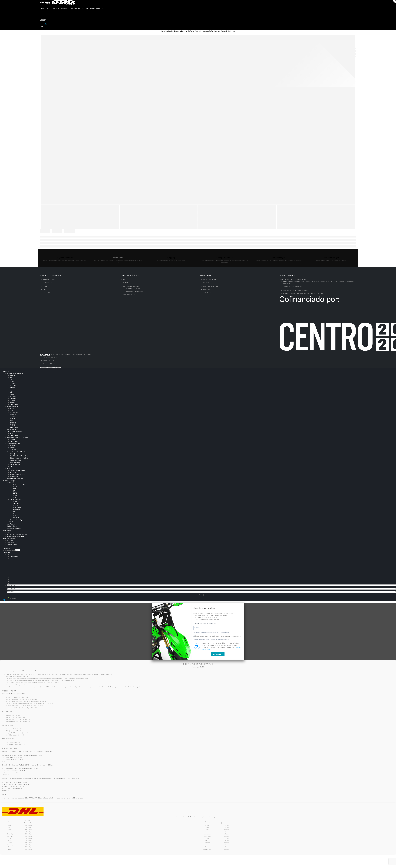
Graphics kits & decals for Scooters (17, 437)
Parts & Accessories (93, 8)
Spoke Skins (10, 542)
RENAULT (13, 450)
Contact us (207, 292)
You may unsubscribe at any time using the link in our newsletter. (211, 639)
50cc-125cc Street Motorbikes (19, 456)
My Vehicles (14, 556)
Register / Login (49, 279)
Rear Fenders (11, 524)
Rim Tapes (13, 472)
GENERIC (13, 386)
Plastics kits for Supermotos (18, 520)
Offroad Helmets (15, 464)
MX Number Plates (12, 429)
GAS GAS (13, 423)
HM (11, 390)
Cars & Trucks (11, 448)
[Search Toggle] (42, 16)
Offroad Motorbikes (12, 406)
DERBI (12, 382)
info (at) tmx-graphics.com (298, 290)
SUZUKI (12, 417)
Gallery (206, 283)
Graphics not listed (210, 286)
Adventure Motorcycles (13, 443)
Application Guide (209, 279)
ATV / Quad (13, 454)
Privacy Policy (48, 360)
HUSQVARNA (14, 412)
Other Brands (14, 404)
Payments (126, 283)
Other (11, 466)
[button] (42, 24)
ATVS (8, 532)
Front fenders (11, 522)
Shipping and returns (131, 286)
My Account (47, 283)
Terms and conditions (51, 357)
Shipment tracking (133, 288)
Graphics (44, 8)
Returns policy (49, 363)
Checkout (46, 292)
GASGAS (16, 503)
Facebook (43, 367)
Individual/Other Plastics (14, 528)
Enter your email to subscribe (204, 623)
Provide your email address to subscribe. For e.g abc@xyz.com (211, 632)
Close (394, 3)
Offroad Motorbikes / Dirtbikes (19, 458)
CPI (11, 379)
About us (206, 289)
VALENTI (12, 402)
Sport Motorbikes (15, 462)
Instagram (57, 367)
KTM (11, 410)
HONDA (12, 400)
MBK (11, 392)
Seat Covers (76, 8)
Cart (45, 289)
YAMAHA (13, 398)
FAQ (124, 279)
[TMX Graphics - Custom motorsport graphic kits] (58, 2)
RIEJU (12, 394)
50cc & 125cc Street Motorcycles (20, 485)
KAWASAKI (13, 415)
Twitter (50, 367)
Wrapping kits (14, 476)
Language (7, 552)
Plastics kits (10, 483)
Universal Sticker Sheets (17, 470)
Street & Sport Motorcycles (15, 431)
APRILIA (12, 375)
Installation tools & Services (15, 478)
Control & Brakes (12, 544)
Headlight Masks (12, 526)
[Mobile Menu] (41, 12)
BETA (11, 377)
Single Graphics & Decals (17, 474)
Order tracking (129, 295)
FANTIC (12, 384)
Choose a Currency (9, 550)
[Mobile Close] (0, 369)
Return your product (134, 291)
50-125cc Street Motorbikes (15, 373)
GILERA (12, 388)
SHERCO (13, 396)
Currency (7, 548)
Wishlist (46, 286)
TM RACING (13, 425)
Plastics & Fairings (59, 8)
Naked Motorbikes (15, 460)
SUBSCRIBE (218, 654)
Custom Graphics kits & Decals (16, 452)
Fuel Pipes (10, 540)
